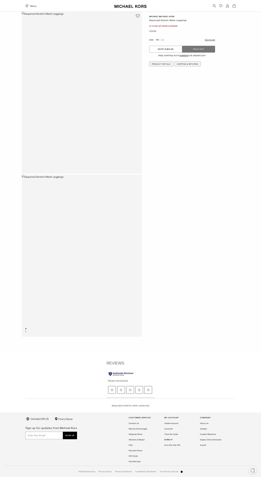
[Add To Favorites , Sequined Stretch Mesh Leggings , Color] (138, 16)
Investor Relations (208, 434)
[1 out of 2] (25, 328)
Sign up (70, 435)
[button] (252, 470)
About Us (204, 423)
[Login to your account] (227, 5)
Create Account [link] (171, 423)
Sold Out (198, 49)
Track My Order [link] (171, 434)
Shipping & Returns (187, 64)
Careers (203, 428)
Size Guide (210, 40)
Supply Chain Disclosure (210, 439)
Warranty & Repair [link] (137, 439)
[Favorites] (220, 5)
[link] (168, 439)
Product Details (161, 64)
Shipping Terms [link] (135, 434)
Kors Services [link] (134, 461)
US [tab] (162, 40)
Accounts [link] (168, 428)
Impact (203, 445)
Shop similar (165, 49)
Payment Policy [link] (136, 450)
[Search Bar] (214, 5)
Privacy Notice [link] (105, 471)
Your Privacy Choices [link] (169, 471)
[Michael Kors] (130, 6)
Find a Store (65, 418)
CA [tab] (157, 40)
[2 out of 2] (25, 331)
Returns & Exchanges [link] (138, 428)
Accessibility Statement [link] (145, 471)
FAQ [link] (130, 445)
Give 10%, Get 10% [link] (172, 445)
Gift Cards (133, 456)
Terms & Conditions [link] (123, 471)
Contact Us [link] (134, 423)
